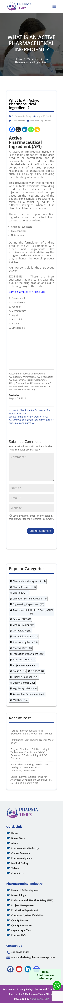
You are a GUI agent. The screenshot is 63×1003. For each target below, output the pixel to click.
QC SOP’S (37, 671)
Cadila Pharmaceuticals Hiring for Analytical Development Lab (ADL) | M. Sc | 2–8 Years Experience (31, 779)
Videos (15, 868)
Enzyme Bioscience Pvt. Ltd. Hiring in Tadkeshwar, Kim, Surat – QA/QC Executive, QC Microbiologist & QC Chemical (30, 754)
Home (18, 59)
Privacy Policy (25, 989)
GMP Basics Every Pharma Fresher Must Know (31, 741)
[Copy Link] (37, 129)
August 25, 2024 (43, 116)
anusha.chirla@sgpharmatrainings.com (33, 957)
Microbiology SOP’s (25, 636)
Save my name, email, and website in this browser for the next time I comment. (31, 517)
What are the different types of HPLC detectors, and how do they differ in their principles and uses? (31, 419)
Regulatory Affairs (25, 688)
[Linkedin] (24, 129)
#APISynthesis (16, 379)
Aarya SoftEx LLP (39, 998)
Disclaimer (9, 989)
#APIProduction (45, 376)
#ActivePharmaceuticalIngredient (27, 373)
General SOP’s (22, 619)
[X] (18, 129)
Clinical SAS (20, 592)
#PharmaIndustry (40, 386)
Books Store (18, 838)
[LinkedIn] (28, 969)
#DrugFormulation (19, 383)
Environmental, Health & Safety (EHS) (33, 612)
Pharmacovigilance (25, 642)
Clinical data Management (29, 581)
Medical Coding (23, 624)
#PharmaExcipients (19, 386)
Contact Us (17, 873)
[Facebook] (12, 129)
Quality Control (24, 682)
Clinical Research (24, 587)
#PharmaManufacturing (22, 389)
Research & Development (28, 694)
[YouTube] (19, 969)
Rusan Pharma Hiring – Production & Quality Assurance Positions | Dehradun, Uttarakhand (30, 767)
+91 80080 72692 (20, 952)
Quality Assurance (25, 676)
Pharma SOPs (22, 647)
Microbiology (22, 630)
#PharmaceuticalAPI (41, 383)
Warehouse (20, 699)
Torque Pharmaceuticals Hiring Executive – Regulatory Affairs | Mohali (31, 732)
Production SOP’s (24, 659)
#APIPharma (29, 376)
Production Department (40, 120)
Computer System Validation (30, 598)
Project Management (25, 665)
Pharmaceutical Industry (25, 848)
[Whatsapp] (31, 129)
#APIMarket (15, 376)
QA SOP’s (19, 671)
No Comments (18, 120)
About (14, 843)
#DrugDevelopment (35, 379)
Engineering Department (28, 604)
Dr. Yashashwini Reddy (21, 116)
